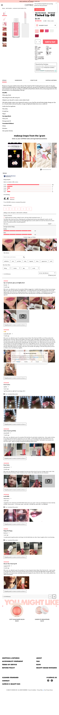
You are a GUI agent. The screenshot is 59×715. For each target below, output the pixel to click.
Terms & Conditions (32, 690)
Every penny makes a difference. (42, 66)
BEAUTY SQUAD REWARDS (46, 667)
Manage (18, 361)
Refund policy (8, 667)
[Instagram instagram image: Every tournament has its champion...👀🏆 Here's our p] (15, 155)
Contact (5, 680)
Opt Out (17, 359)
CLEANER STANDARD (10, 677)
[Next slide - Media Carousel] (54, 155)
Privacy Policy (36, 357)
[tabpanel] (29, 108)
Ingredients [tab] (18, 80)
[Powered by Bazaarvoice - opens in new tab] (45, 170)
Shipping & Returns (10, 658)
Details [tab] (4, 80)
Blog (38, 664)
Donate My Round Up (49, 70)
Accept (37, 361)
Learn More (38, 68)
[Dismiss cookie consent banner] (46, 353)
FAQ (38, 661)
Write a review (51, 21)
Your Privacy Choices (48, 690)
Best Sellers (9, 8)
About (39, 658)
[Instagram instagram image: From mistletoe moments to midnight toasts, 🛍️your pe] (30, 155)
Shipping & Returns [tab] (51, 80)
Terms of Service (9, 664)
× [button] (56, 3)
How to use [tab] (33, 80)
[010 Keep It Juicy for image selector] (4, 15)
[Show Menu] (2, 5)
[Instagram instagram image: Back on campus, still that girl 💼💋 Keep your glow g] (44, 155)
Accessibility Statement (12, 661)
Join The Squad (39, 9)
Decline (26, 361)
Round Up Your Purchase (42, 64)
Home (3, 8)
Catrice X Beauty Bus (11, 684)
